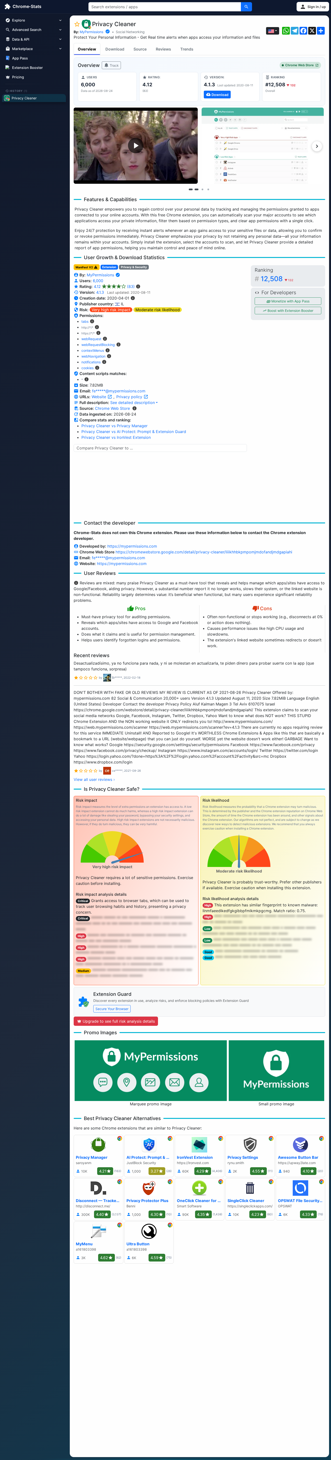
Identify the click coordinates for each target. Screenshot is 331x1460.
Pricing (18, 77)
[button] (313, 6)
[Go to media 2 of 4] (196, 189)
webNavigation (93, 356)
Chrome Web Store (299, 65)
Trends (186, 49)
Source (140, 49)
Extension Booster (27, 68)
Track (114, 65)
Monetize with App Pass (289, 301)
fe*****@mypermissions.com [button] (118, 391)
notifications (91, 362)
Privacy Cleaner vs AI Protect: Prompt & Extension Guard (133, 431)
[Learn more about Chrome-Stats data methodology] (134, 408)
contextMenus (92, 350)
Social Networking (130, 32)
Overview (87, 49)
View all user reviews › (94, 779)
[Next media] (317, 146)
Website (99, 396)
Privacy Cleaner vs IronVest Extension (116, 437)
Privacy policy (129, 396)
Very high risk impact (111, 309)
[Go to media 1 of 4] (191, 189)
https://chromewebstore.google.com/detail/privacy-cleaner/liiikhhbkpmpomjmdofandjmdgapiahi (204, 552)
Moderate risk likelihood (157, 309)
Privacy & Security (134, 267)
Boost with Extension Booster (290, 310)
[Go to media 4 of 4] (208, 189)
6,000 (98, 280)
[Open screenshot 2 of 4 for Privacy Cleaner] (263, 146)
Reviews (163, 49)
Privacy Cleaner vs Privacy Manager (114, 425)
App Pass (20, 58)
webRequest (91, 339)
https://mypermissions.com (132, 546)
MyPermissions (91, 32)
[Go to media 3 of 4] (202, 189)
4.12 (114, 286)
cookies (87, 368)
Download (114, 49)
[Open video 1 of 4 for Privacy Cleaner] (136, 146)
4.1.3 (100, 292)
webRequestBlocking (98, 345)
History (19, 90)
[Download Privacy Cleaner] (230, 86)
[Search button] (246, 6)
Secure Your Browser (111, 1009)
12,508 (277, 279)
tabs (84, 321)
